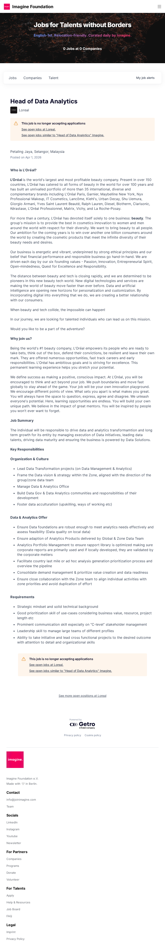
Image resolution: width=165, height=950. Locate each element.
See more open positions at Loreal (82, 695)
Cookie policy (93, 735)
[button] (7, 6)
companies (32, 78)
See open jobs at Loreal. (38, 129)
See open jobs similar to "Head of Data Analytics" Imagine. (62, 135)
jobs (13, 78)
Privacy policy (72, 735)
